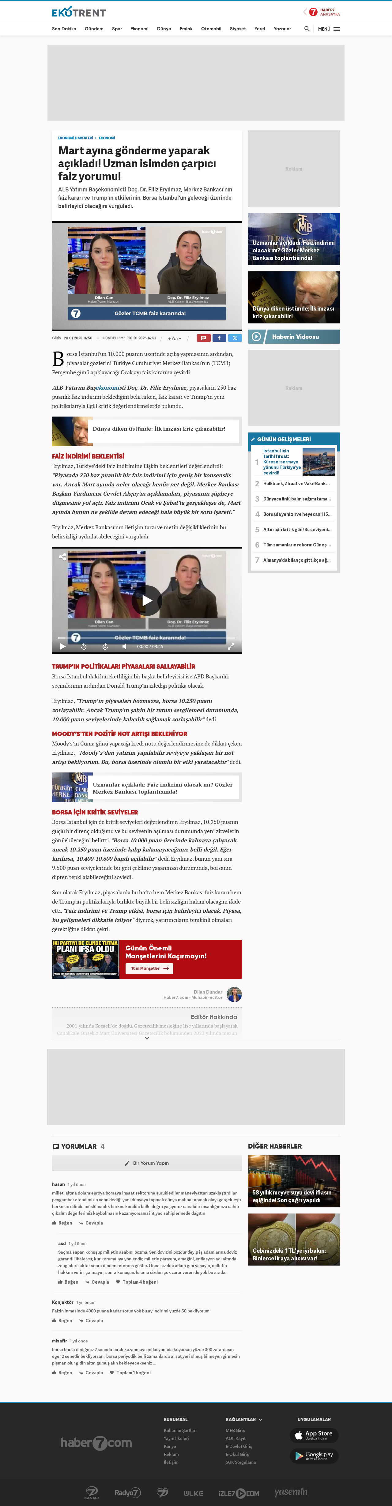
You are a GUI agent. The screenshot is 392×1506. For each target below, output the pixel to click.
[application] (147, 276)
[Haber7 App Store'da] (314, 1435)
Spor (117, 29)
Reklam (171, 1454)
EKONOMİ (107, 138)
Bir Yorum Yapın (150, 1163)
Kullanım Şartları (180, 1430)
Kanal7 (92, 1493)
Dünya (164, 29)
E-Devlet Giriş (239, 1446)
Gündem (94, 29)
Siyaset (238, 29)
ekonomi (107, 387)
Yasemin (291, 1493)
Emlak (186, 29)
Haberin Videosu (295, 337)
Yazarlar (282, 29)
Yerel (259, 29)
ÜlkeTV (193, 1493)
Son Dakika (64, 29)
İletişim (171, 1462)
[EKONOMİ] (79, 11)
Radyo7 (128, 1493)
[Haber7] (96, 1443)
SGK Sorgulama (241, 1462)
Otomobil (211, 29)
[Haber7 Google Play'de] (314, 1456)
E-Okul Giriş (237, 1454)
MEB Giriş (235, 1430)
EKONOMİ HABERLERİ (75, 138)
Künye (170, 1446)
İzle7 (239, 1493)
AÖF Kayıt (236, 1438)
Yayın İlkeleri (176, 1438)
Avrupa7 (162, 1493)
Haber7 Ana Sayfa (321, 12)
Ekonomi (139, 29)
